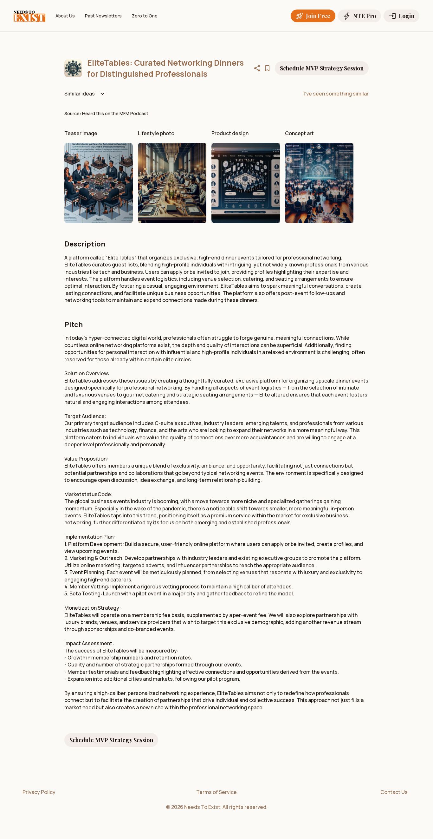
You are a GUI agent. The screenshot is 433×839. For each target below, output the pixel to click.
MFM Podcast (134, 113)
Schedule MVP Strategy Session (322, 68)
